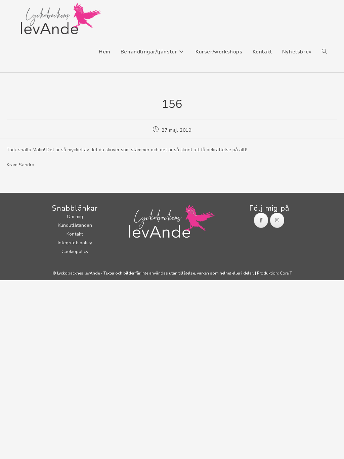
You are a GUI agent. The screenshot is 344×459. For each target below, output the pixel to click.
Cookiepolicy (74, 251)
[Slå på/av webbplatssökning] (324, 52)
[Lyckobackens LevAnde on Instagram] (277, 220)
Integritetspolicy (75, 243)
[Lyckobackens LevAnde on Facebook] (261, 220)
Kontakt (75, 234)
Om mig (75, 216)
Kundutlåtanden (75, 225)
